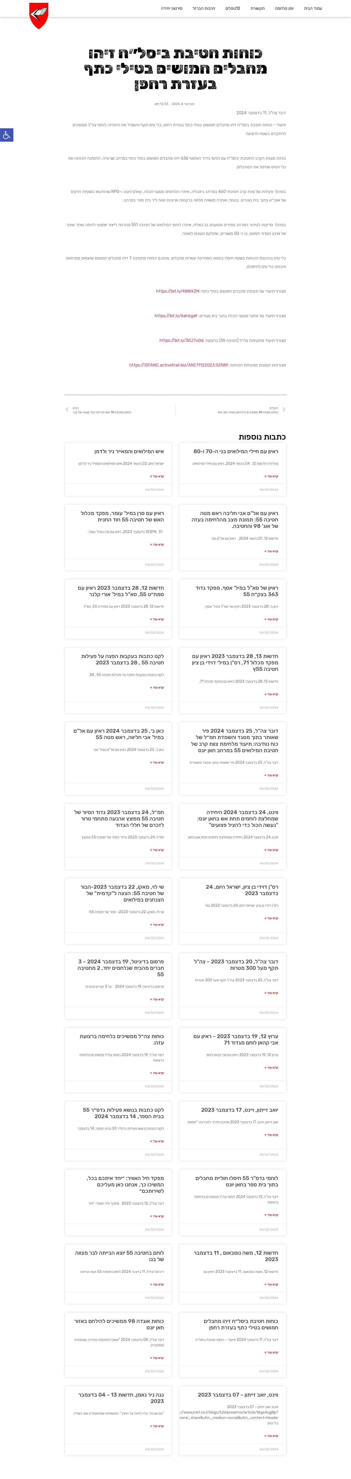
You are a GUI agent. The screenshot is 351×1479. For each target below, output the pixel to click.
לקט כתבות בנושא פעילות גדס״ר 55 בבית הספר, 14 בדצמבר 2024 (123, 1113)
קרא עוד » (271, 476)
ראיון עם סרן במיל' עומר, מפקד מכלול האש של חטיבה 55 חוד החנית (122, 516)
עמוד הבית (313, 8)
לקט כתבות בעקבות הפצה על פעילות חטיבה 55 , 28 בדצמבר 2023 (122, 659)
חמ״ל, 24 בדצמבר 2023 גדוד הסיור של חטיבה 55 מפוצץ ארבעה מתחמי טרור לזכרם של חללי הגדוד (119, 818)
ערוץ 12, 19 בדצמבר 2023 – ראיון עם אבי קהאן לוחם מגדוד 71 (235, 1039)
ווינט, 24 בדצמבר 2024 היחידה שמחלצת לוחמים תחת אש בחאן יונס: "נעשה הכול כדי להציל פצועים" (237, 818)
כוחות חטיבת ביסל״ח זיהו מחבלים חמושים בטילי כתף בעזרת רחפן (241, 1324)
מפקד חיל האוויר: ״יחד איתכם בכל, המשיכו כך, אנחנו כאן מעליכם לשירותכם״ (125, 1184)
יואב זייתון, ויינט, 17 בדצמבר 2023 (239, 1110)
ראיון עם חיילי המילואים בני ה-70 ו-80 (235, 451)
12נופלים (232, 8)
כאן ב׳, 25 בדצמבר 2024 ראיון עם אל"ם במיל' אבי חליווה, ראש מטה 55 (118, 734)
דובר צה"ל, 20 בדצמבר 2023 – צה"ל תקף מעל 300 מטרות (236, 964)
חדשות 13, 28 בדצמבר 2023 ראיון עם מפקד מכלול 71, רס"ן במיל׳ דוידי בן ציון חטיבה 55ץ (235, 662)
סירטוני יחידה (171, 8)
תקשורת (258, 8)
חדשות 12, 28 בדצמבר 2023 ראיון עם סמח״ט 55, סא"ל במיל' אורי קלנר (121, 591)
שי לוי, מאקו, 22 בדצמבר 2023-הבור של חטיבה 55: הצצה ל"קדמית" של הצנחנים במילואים (122, 893)
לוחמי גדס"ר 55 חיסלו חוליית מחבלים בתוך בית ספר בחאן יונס (237, 1181)
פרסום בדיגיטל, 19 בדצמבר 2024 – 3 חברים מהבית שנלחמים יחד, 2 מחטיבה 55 (121, 968)
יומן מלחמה (284, 8)
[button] (6, 135)
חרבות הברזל (204, 8)
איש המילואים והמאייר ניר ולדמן (129, 451)
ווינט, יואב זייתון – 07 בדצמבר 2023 (238, 1394)
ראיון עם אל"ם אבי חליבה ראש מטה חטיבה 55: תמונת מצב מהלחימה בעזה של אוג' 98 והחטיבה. (235, 519)
